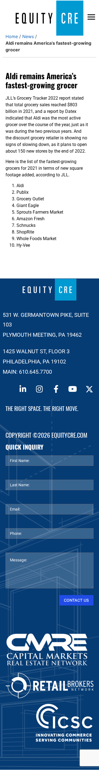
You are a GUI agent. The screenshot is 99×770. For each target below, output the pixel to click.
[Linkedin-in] (23, 389)
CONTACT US (76, 600)
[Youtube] (72, 389)
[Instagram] (39, 389)
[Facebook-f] (56, 389)
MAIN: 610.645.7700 (27, 371)
